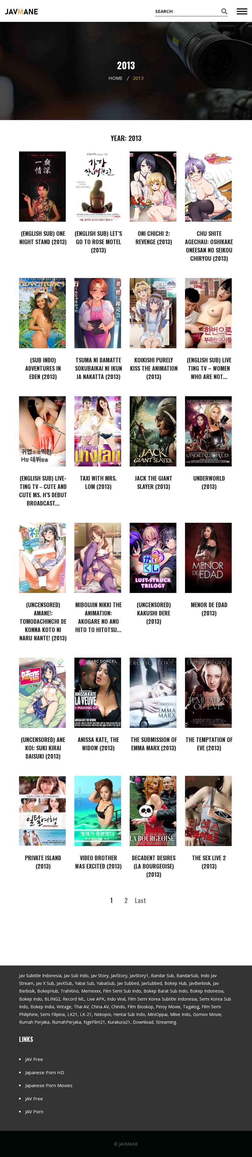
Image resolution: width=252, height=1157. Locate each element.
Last (140, 900)
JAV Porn (34, 1111)
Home (115, 78)
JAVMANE (128, 1144)
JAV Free (34, 1059)
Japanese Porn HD (44, 1072)
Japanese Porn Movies (49, 1085)
